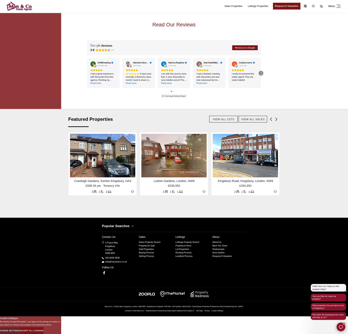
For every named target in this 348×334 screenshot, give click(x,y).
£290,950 (245, 185)
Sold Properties (146, 249)
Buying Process (146, 252)
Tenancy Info (111, 185)
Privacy (207, 311)
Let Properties (182, 249)
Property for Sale (147, 246)
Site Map (199, 311)
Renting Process (183, 252)
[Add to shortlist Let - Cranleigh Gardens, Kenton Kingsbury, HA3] (133, 192)
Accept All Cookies (32, 331)
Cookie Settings (217, 311)
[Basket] (313, 6)
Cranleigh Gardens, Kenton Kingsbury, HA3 (102, 181)
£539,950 (174, 185)
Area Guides (218, 252)
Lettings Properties (258, 6)
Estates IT (190, 311)
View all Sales (253, 119)
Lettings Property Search (187, 242)
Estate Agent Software (175, 311)
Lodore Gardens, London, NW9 (174, 181)
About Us (216, 242)
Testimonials (218, 249)
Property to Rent (183, 246)
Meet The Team (219, 246)
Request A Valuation (286, 6)
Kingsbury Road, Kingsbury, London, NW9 (245, 181)
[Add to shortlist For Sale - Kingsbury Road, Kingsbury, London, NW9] (276, 192)
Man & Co (140, 311)
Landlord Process (183, 256)
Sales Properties (233, 6)
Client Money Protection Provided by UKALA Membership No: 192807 (217, 306)
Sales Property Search (150, 242)
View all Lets (223, 119)
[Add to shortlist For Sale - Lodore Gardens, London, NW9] (205, 192)
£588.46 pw (94, 185)
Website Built (151, 311)
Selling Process (146, 256)
